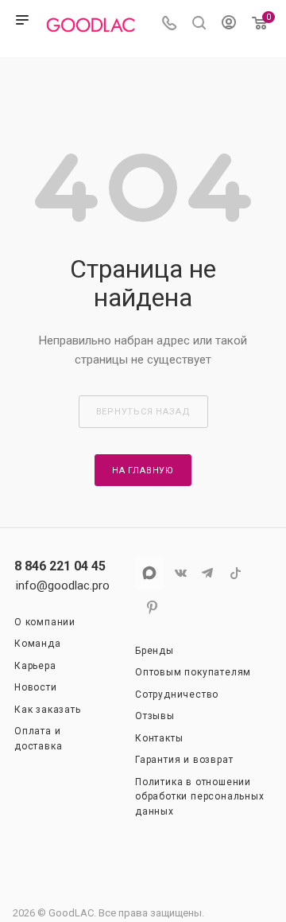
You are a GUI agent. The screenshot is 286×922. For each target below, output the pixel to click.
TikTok (232, 573)
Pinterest (149, 607)
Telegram (204, 573)
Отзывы (155, 716)
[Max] (149, 573)
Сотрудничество (176, 694)
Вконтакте (177, 573)
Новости (35, 687)
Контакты (159, 738)
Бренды (154, 650)
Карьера (35, 665)
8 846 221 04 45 (60, 566)
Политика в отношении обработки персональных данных (200, 796)
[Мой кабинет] (229, 25)
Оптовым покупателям (193, 672)
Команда (37, 643)
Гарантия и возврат (184, 759)
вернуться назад (143, 412)
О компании (44, 622)
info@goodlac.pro (63, 585)
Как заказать (47, 709)
